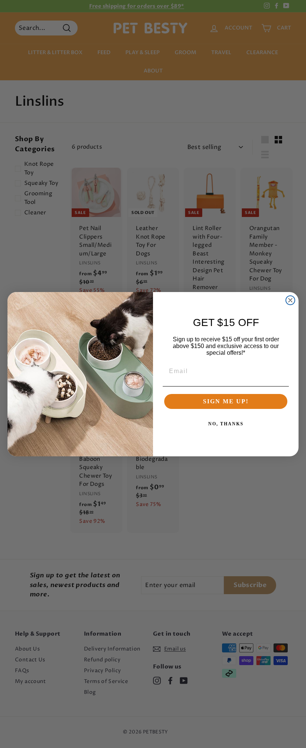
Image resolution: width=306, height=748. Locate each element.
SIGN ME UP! (226, 401)
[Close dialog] (290, 300)
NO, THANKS (226, 423)
